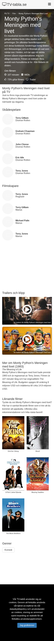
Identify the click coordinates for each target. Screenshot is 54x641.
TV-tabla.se (17, 4)
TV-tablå (21, 599)
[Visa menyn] (50, 4)
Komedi (8, 550)
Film (14, 14)
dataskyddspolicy (18, 609)
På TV (7, 14)
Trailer (32, 79)
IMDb (27, 75)
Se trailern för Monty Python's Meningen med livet (32, 322)
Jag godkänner (27, 625)
